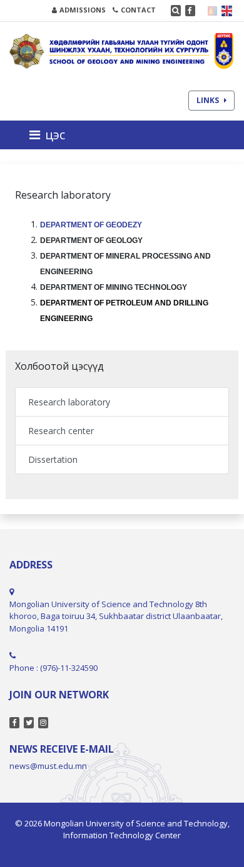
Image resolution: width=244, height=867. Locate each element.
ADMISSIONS (82, 9)
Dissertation (53, 459)
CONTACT (138, 9)
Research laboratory (69, 402)
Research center (61, 431)
